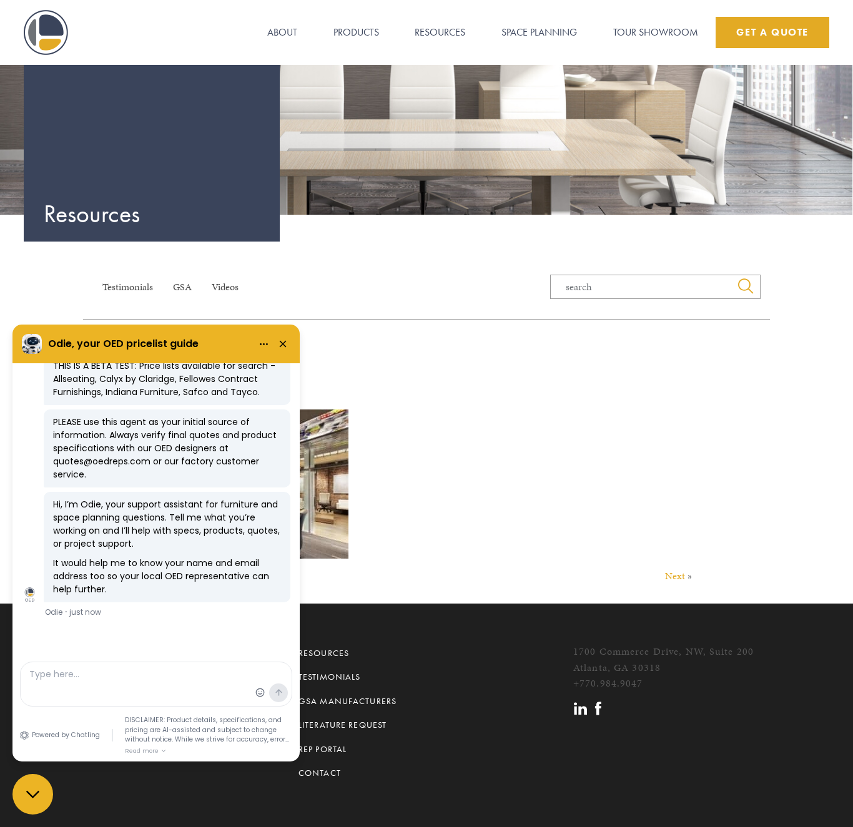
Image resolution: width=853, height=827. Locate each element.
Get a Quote (772, 32)
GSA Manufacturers (347, 701)
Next (675, 576)
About (282, 32)
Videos (225, 287)
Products (356, 32)
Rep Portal (322, 749)
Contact (319, 772)
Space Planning (539, 32)
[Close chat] (32, 794)
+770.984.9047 (608, 683)
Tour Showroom (655, 32)
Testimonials (127, 287)
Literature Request (342, 724)
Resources (440, 32)
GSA (182, 287)
